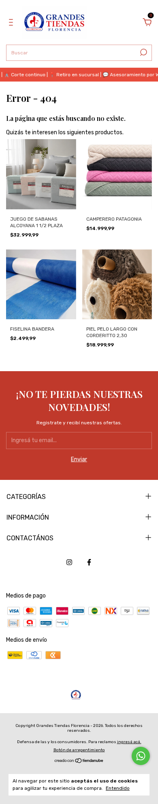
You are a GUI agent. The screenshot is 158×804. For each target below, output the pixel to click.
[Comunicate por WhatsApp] (141, 756)
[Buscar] (143, 52)
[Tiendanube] (79, 761)
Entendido (118, 788)
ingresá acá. (129, 742)
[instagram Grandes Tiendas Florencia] (69, 562)
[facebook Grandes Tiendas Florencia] (89, 562)
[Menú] (12, 23)
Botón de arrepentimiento (79, 750)
